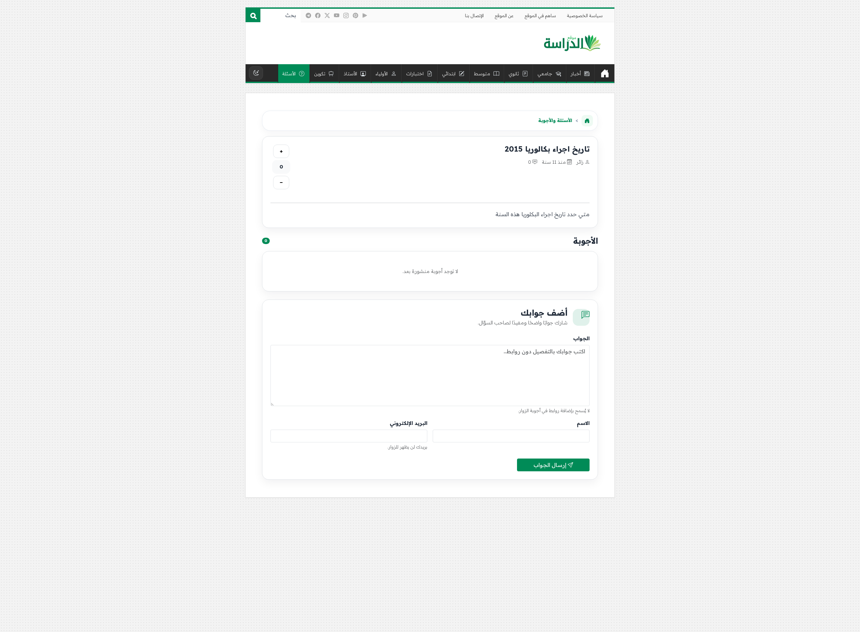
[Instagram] (346, 15)
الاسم (583, 423)
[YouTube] (337, 15)
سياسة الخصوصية (585, 15)
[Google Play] (365, 15)
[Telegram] (308, 15)
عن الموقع (504, 15)
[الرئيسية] (604, 73)
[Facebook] (318, 15)
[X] (327, 15)
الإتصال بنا (474, 15)
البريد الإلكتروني (408, 423)
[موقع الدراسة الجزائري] (572, 43)
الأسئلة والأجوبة (555, 120)
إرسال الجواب (550, 465)
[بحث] (253, 15)
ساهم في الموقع (540, 15)
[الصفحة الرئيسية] (587, 120)
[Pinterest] (355, 15)
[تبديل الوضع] (256, 73)
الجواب (581, 338)
